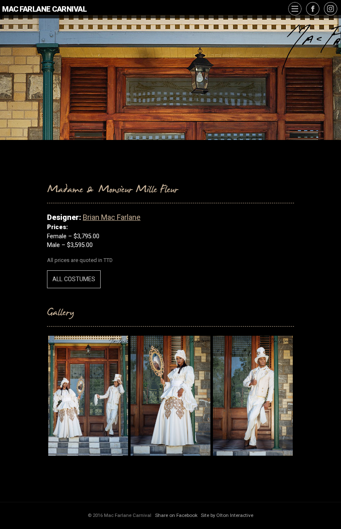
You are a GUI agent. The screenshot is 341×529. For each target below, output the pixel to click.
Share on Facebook (176, 515)
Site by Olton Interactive (227, 515)
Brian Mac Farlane (112, 217)
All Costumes (73, 279)
